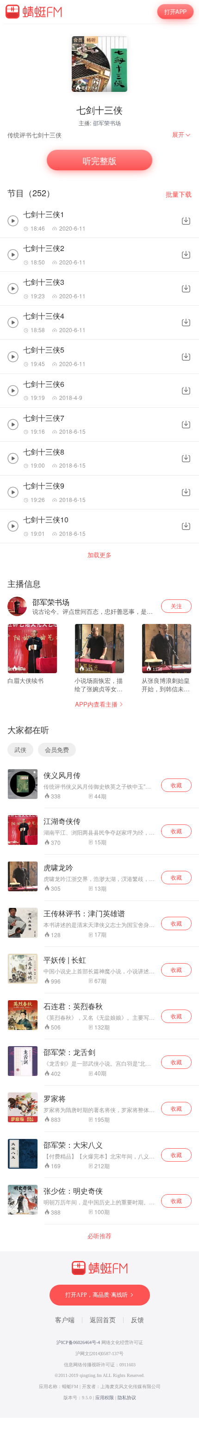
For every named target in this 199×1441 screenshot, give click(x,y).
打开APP (175, 11)
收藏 (176, 785)
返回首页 (103, 1320)
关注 (176, 606)
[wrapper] (99, 720)
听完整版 (99, 160)
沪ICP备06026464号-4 (78, 1342)
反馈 (137, 1320)
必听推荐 (99, 1236)
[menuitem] (182, 134)
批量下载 (179, 194)
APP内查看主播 (96, 704)
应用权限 (104, 1397)
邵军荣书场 (107, 123)
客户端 (65, 1320)
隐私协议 (127, 1397)
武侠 (20, 749)
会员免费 (57, 749)
